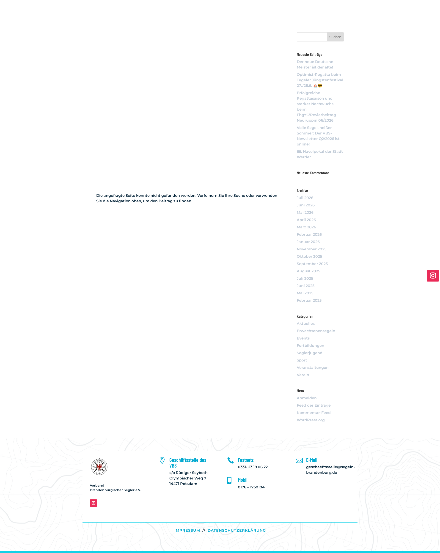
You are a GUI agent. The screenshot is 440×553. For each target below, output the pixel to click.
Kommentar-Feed (314, 413)
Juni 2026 (306, 205)
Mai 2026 (305, 212)
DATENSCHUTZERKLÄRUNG (237, 530)
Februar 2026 (309, 234)
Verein (303, 375)
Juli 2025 (305, 278)
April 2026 (306, 220)
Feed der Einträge (314, 405)
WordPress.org (311, 420)
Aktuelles (306, 323)
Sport (302, 360)
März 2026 (306, 227)
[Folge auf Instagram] (93, 503)
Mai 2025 (305, 293)
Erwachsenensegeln (316, 331)
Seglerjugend (309, 353)
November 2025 (311, 249)
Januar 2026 (308, 242)
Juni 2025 (305, 286)
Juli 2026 (305, 198)
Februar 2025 (309, 300)
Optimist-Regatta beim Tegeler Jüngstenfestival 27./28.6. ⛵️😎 (320, 80)
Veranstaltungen (313, 367)
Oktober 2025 (309, 256)
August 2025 (308, 271)
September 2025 (312, 264)
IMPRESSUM (187, 530)
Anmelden (307, 398)
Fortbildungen (310, 345)
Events (303, 338)
